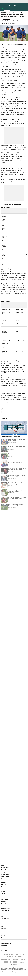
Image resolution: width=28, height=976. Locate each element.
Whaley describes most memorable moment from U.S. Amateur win (16, 454)
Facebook (3, 929)
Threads (3, 934)
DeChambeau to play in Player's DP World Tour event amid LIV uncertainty (16, 491)
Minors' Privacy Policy (6, 903)
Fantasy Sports (4, 869)
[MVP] (15, 960)
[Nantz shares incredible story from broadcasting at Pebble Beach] (4, 478)
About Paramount (5, 889)
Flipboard (3, 936)
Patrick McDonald (6, 19)
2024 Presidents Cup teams (10, 169)
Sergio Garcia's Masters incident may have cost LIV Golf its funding (17, 469)
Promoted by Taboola (21, 418)
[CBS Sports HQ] (20, 953)
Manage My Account (6, 942)
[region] (14, 428)
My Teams (3, 946)
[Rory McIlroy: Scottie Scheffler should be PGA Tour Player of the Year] (4, 485)
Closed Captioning (5, 907)
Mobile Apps (4, 878)
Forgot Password (5, 949)
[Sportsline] (14, 957)
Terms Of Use (4, 899)
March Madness (5, 876)
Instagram (3, 927)
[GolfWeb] (14, 963)
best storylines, (13, 170)
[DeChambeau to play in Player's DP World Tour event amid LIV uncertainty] (4, 492)
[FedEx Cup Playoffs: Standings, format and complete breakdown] (4, 507)
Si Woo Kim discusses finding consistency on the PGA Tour (15, 461)
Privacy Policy (4, 901)
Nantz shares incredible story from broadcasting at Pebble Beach (16, 476)
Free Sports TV (4, 872)
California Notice (5, 909)
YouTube (3, 923)
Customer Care (5, 917)
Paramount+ (4, 891)
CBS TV (3, 893)
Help (2, 915)
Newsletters (4, 944)
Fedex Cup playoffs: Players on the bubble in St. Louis (16, 447)
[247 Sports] (5, 957)
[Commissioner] (7, 960)
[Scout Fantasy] (21, 960)
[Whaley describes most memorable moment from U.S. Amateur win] (4, 456)
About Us (3, 884)
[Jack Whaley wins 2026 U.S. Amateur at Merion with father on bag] (4, 500)
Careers (3, 886)
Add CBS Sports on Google (9, 23)
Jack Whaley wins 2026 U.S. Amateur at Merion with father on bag (17, 498)
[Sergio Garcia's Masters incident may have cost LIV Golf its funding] (4, 471)
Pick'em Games (5, 867)
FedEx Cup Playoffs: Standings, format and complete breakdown (16, 505)
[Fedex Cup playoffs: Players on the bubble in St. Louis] (4, 449)
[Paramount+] (23, 957)
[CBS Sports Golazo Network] (14, 955)
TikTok (2, 925)
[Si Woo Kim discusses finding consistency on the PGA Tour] (4, 463)
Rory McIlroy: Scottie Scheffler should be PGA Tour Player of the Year (17, 483)
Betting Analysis (5, 874)
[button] (1, 5)
